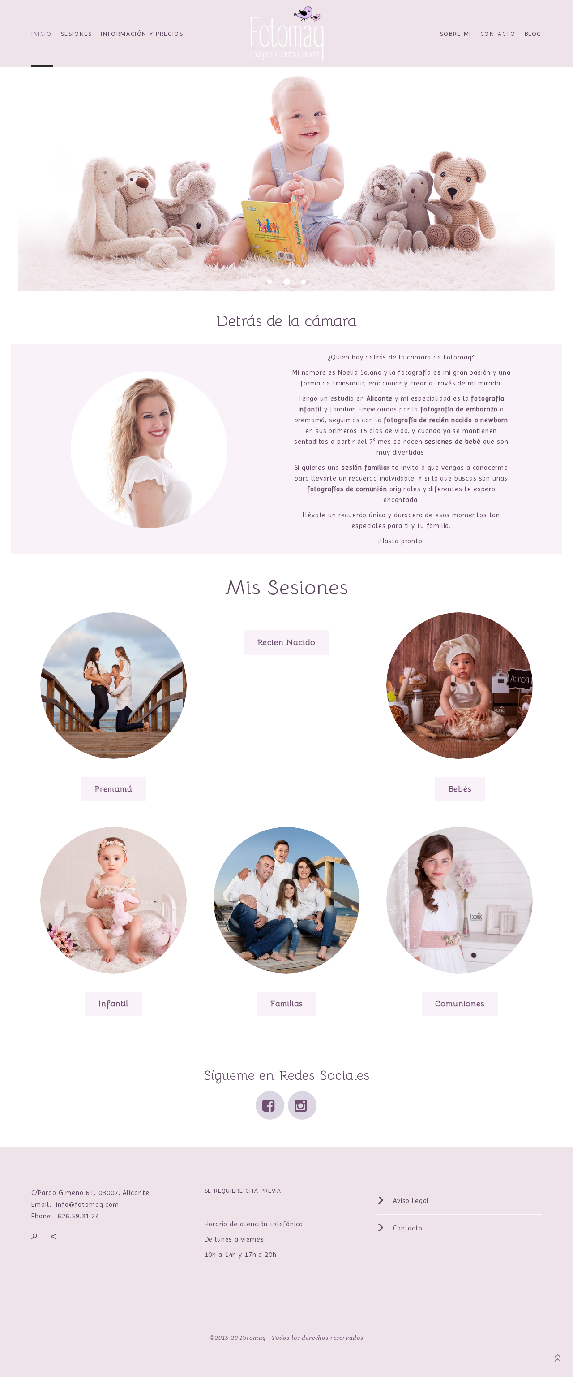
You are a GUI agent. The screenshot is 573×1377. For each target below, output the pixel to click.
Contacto (498, 33)
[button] (286, 214)
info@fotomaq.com (87, 1204)
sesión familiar (365, 467)
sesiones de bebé (453, 441)
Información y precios (142, 33)
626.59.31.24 (78, 1216)
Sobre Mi (455, 33)
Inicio (41, 33)
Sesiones (76, 33)
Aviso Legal (410, 1201)
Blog (533, 33)
